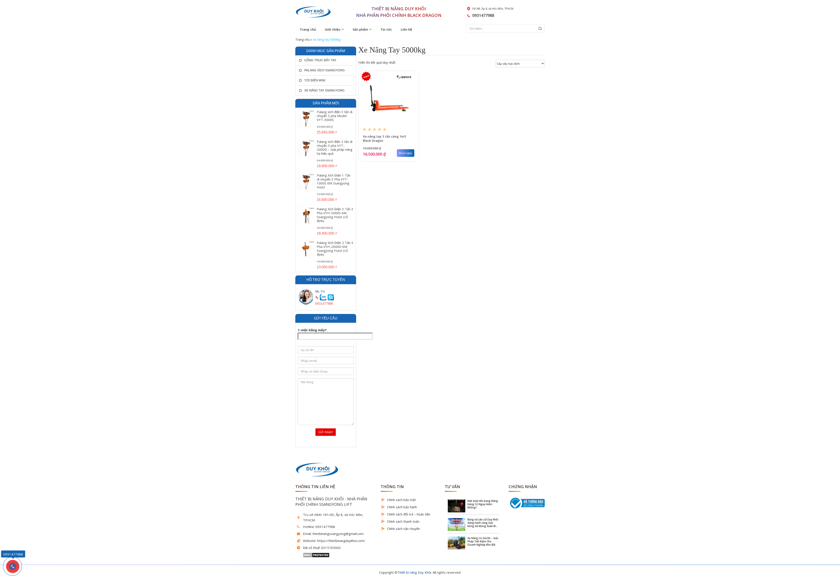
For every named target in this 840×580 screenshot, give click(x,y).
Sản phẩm (360, 29)
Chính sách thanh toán (403, 521)
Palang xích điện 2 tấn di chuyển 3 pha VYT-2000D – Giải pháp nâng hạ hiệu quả (334, 147)
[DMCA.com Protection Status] (316, 554)
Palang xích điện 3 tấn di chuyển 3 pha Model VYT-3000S (334, 116)
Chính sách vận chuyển (403, 528)
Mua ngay (405, 153)
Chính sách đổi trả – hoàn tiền (408, 514)
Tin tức (386, 29)
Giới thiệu (332, 29)
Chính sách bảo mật (401, 500)
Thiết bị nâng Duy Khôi (414, 572)
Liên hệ (406, 29)
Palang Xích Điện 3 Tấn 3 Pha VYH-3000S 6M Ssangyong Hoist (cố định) (335, 215)
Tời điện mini (314, 80)
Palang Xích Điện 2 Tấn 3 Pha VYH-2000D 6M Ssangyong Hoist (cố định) (335, 248)
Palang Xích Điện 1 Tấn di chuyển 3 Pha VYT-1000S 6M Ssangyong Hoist (333, 181)
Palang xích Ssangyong (324, 70)
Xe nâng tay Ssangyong (324, 90)
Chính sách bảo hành (402, 507)
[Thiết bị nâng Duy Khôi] (313, 12)
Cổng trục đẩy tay (320, 60)
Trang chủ (308, 29)
